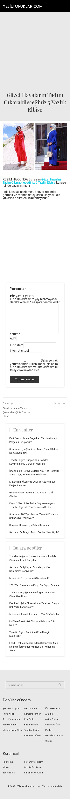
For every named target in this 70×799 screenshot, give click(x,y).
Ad (13, 338)
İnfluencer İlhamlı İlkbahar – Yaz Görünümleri (34, 614)
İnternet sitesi (19, 350)
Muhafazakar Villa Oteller (54, 738)
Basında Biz (9, 773)
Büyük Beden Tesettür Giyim (31, 727)
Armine (49, 714)
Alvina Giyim (51, 719)
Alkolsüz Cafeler (32, 735)
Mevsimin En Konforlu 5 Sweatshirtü (29, 578)
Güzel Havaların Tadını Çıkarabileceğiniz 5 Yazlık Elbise (16, 412)
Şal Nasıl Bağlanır (11, 708)
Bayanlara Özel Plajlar (52, 727)
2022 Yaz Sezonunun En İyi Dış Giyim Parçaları (34, 585)
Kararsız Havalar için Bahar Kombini (29, 525)
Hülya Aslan (9, 714)
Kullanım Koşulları (33, 773)
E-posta (16, 345)
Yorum (15, 334)
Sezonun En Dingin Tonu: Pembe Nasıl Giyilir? (34, 532)
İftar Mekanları (52, 708)
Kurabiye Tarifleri (32, 714)
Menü (64, 6)
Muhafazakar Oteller (13, 730)
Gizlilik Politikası (32, 767)
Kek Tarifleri (30, 719)
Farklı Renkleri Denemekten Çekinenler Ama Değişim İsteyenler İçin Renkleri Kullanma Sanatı (33, 647)
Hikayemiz (8, 762)
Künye (6, 767)
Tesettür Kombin (11, 719)
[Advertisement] (35, 50)
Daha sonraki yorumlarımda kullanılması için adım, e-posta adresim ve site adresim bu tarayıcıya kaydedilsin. (34, 365)
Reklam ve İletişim (33, 762)
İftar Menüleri (10, 724)
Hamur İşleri (30, 708)
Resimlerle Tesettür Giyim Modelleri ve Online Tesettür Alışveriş (22, 6)
